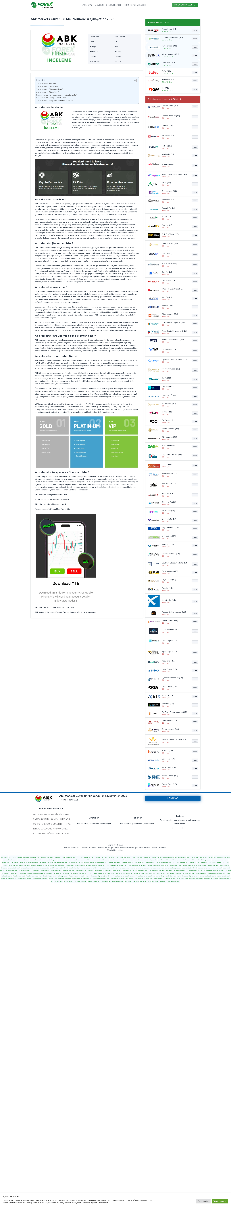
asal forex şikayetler (165, 871)
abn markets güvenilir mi (222, 857)
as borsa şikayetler (56, 871)
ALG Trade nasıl (191, 863)
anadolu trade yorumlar (41, 868)
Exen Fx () (167, 588)
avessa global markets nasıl (101, 879)
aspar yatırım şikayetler (97, 873)
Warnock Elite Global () (173, 289)
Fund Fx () (167, 305)
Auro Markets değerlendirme (216, 873)
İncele (195, 30)
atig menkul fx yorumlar (174, 873)
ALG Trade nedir (202, 863)
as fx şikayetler (107, 871)
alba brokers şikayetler (46, 863)
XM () (165, 88)
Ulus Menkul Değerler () (173, 322)
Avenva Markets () (171, 553)
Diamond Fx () (169, 502)
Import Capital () (170, 775)
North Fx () (167, 695)
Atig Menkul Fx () (170, 527)
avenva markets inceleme (208, 876)
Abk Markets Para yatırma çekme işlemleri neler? (58, 95)
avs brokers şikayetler (158, 881)
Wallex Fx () (168, 154)
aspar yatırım (51, 873)
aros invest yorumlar (11, 871)
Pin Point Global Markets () (174, 712)
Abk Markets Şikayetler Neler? (50, 89)
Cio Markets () (169, 519)
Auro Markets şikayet (45, 876)
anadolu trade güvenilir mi (211, 865)
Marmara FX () (169, 395)
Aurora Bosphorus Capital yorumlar (188, 876)
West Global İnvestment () (174, 174)
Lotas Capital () (169, 640)
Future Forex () (169, 784)
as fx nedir (98, 871)
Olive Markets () (170, 314)
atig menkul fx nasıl (145, 873)
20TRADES (4, 857)
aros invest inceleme (204, 868)
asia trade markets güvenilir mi (195, 871)
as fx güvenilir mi (81, 871)
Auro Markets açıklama (199, 873)
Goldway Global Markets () (174, 563)
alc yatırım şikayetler (113, 863)
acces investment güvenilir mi (82, 860)
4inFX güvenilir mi (97, 857)
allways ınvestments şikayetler (75, 865)
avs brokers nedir (145, 881)
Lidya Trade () (169, 579)
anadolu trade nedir (27, 868)
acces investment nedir (132, 860)
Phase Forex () (169, 29)
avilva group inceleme (156, 879)
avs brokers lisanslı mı (132, 881)
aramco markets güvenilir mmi (109, 868)
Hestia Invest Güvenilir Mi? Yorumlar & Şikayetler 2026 (62, 814)
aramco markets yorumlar (173, 868)
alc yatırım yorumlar (127, 863)
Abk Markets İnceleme (47, 84)
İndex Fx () (167, 493)
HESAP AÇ (172, 798)
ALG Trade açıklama (148, 863)
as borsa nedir (45, 871)
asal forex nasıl (142, 871)
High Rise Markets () (171, 630)
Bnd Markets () (169, 191)
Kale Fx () (167, 272)
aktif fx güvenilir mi (164, 860)
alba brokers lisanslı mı (18, 863)
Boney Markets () (170, 729)
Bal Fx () (166, 216)
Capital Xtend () (170, 105)
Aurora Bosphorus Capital (77, 876)
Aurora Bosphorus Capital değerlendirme (98, 876)
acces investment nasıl (117, 860)
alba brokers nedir (32, 863)
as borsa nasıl (35, 871)
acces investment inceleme (101, 860)
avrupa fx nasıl (58, 881)
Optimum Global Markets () (174, 359)
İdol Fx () (167, 412)
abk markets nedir (192, 857)
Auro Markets (187, 873)
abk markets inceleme (167, 857)
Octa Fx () (167, 125)
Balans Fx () (168, 135)
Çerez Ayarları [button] (203, 1201)
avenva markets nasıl (223, 876)
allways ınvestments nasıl (39, 865)
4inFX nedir (127, 857)
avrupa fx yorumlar (93, 881)
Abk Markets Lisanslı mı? (48, 86)
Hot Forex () (168, 79)
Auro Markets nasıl (19, 876)
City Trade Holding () (172, 454)
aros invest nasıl (217, 868)
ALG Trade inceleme (179, 863)
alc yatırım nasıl (89, 863)
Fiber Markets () (170, 473)
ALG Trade (137, 863)
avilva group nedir (182, 879)
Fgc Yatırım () (168, 420)
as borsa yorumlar (68, 871)
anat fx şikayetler (74, 868)
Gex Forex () (168, 759)
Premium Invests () (171, 369)
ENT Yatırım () (169, 536)
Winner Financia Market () (174, 740)
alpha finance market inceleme (137, 865)
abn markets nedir (35, 860)
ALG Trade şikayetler (215, 863)
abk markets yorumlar (206, 857)
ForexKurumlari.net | (115, 847)
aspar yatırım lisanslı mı (80, 873)
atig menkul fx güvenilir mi (113, 873)
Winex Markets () (170, 54)
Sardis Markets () (170, 428)
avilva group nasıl (170, 879)
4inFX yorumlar (137, 857)
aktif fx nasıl (186, 860)
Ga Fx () (166, 378)
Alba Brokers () (169, 164)
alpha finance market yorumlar (192, 865)
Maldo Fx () (168, 544)
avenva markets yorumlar (40, 879)
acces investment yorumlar (148, 860)
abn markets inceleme (10, 860)
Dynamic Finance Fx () (172, 677)
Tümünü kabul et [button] (219, 1201)
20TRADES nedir (71, 857)
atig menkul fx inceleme (131, 873)
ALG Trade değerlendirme (163, 863)
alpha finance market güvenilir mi (116, 865)
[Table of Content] (135, 80)
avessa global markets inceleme (81, 879)
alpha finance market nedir (173, 865)
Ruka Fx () (167, 750)
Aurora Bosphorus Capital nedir (166, 876)
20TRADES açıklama (15, 857)
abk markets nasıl (180, 857)
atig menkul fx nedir (159, 873)
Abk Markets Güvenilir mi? (48, 92)
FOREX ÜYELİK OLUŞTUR (185, 5)
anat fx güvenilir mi (62, 868)
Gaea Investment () (171, 445)
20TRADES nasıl (60, 857)
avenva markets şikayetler (23, 879)
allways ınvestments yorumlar (95, 865)
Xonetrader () (169, 600)
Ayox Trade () (169, 767)
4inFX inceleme (109, 857)
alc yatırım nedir (100, 863)
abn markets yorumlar (65, 860)
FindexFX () (168, 703)
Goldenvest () (169, 403)
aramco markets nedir (157, 868)
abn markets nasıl (23, 860)
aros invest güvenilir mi (189, 868)
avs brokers (104, 881)
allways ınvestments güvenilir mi (19, 865)
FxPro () (166, 71)
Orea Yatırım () (169, 686)
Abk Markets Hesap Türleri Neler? (52, 98)
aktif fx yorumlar (206, 860)
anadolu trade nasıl (14, 868)
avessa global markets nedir (119, 879)
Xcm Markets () (169, 263)
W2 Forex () (168, 199)
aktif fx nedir (195, 860)
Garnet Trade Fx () (171, 115)
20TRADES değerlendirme (31, 857)
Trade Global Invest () (172, 37)
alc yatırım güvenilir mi (76, 863)
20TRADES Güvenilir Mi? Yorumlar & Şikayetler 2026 (60, 828)
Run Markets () (169, 46)
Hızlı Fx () (167, 146)
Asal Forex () (168, 661)
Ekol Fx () (167, 253)
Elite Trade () (168, 280)
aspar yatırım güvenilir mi (64, 873)
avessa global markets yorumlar (139, 879)
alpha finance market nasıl (156, 865)
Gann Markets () (170, 571)
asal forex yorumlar (178, 871)
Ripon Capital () (169, 651)
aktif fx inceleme (176, 860)
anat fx (52, 868)
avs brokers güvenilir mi (116, 881)
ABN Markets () (169, 720)
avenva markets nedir (7, 879)
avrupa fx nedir (68, 881)
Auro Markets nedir (32, 876)
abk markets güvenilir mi (151, 857)
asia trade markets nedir (18, 873)
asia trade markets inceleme (215, 871)
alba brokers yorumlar (60, 863)
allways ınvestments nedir (56, 865)
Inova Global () (169, 669)
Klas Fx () (167, 297)
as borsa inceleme (24, 871)
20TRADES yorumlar (84, 857)
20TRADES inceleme (47, 857)
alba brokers (216, 860)
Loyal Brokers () (170, 243)
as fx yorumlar (117, 871)
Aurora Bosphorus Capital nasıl (145, 876)
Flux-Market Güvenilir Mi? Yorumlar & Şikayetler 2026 (62, 833)
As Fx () (166, 182)
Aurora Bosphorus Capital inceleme (123, 876)
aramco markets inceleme (127, 868)
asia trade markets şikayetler (36, 873)
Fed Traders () (169, 386)
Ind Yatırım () (168, 510)
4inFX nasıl (119, 857)
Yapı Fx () (167, 225)
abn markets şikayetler (50, 860)
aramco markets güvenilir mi (89, 868)
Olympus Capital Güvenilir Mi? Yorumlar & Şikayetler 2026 (64, 819)
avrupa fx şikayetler (81, 881)
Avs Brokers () (169, 349)
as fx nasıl (91, 871)
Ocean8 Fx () (168, 208)
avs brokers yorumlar (173, 881)
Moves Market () (170, 620)
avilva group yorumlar (211, 879)
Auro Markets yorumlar (60, 876)
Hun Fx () (167, 464)
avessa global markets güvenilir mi (60, 879)
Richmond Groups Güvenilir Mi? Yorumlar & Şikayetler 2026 (65, 824)
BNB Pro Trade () (170, 234)
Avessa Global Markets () (174, 612)
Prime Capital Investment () (174, 331)
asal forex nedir (153, 871)
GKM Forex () (168, 63)
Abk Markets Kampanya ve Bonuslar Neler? (55, 100)
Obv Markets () (169, 437)
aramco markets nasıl (142, 868)
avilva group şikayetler (196, 879)
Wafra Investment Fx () (173, 339)
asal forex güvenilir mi (130, 871)
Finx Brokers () (169, 483)
